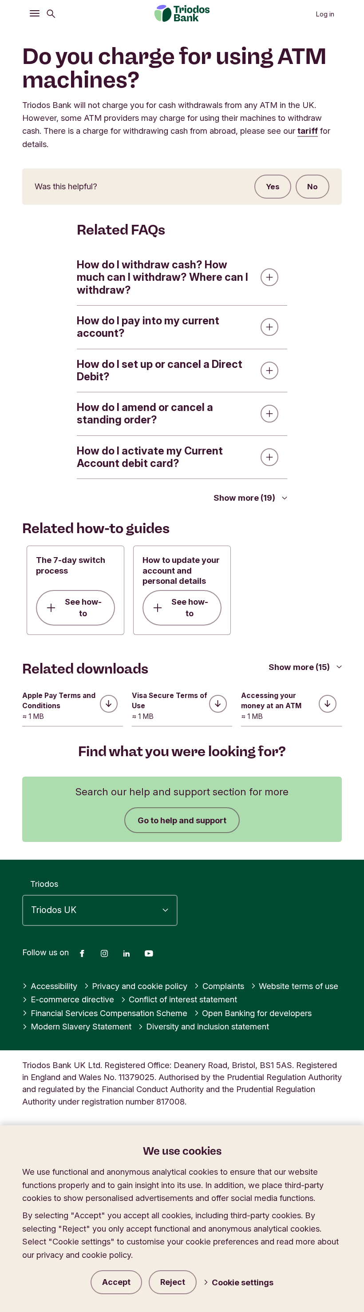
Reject (172, 1282)
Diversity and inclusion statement (207, 1026)
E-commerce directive (72, 999)
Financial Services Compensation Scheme (109, 1013)
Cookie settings (242, 1282)
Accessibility (54, 986)
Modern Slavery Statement (81, 1026)
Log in (325, 14)
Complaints (223, 986)
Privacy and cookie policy (139, 986)
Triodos (44, 884)
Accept (116, 1282)
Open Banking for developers (257, 1013)
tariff (307, 131)
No (312, 186)
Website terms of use (298, 986)
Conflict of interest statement (183, 999)
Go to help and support (182, 820)
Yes (273, 186)
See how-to (83, 607)
